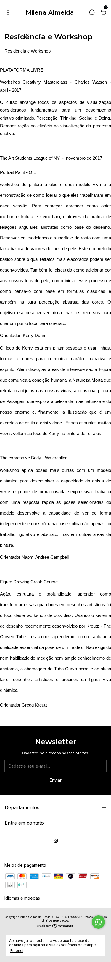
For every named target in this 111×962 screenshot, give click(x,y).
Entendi (16, 950)
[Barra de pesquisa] (91, 13)
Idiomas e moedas (22, 898)
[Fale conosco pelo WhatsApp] (98, 922)
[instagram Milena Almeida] (55, 840)
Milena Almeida (50, 12)
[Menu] (9, 13)
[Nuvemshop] (55, 926)
